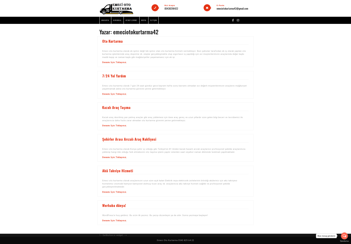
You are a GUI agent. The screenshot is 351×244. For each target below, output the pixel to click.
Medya (143, 20)
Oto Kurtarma (112, 41)
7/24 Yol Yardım (114, 75)
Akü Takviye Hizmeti (117, 170)
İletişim (153, 20)
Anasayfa (105, 20)
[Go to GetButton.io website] (344, 241)
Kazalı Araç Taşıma (116, 107)
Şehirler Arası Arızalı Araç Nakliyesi (129, 139)
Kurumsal (117, 20)
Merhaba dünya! (114, 205)
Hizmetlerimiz (131, 20)
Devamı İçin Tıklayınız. (114, 62)
